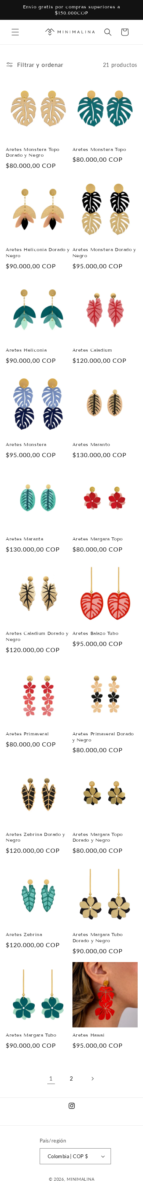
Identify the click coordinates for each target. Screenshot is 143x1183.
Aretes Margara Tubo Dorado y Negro (97, 937)
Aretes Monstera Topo (99, 149)
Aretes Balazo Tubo (95, 633)
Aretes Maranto (91, 444)
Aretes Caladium (92, 350)
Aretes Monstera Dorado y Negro (104, 252)
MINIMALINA (80, 1179)
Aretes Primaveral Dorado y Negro (103, 737)
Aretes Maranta (24, 539)
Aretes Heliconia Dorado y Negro (38, 252)
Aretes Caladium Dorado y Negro (37, 636)
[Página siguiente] (92, 1078)
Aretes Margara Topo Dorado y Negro (97, 837)
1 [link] (51, 1078)
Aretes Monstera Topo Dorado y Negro (32, 152)
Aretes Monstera (26, 444)
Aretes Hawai (88, 1035)
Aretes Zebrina (24, 934)
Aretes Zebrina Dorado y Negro (35, 837)
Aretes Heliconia (26, 350)
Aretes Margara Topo (97, 539)
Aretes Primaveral (27, 734)
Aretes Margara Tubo (31, 1035)
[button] (15, 32)
